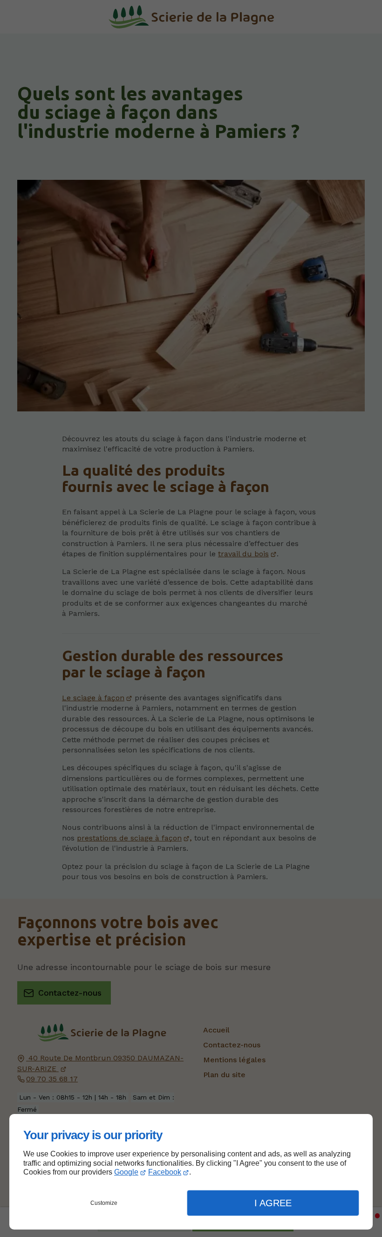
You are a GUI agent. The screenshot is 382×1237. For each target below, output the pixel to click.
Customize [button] (103, 1203)
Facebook (164, 1172)
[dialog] (191, 1172)
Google (126, 1172)
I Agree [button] (273, 1203)
